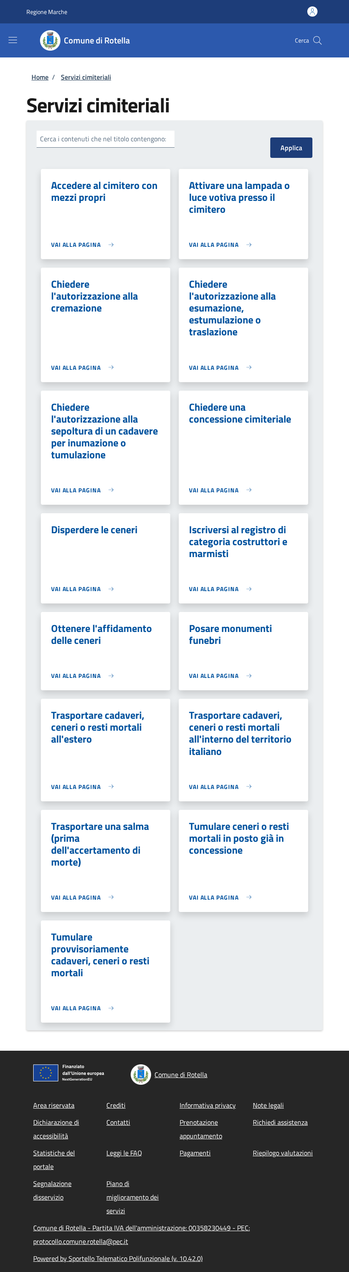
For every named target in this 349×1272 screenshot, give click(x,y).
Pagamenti (195, 1153)
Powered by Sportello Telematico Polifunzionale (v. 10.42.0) (118, 1258)
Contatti (118, 1122)
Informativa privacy (208, 1105)
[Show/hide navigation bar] (12, 40)
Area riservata (53, 1105)
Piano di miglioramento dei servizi (132, 1197)
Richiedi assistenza (280, 1122)
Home (40, 77)
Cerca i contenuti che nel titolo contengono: (103, 139)
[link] (84, 244)
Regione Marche (46, 11)
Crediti (116, 1105)
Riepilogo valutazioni (283, 1153)
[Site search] (317, 40)
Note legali (268, 1105)
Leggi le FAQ (124, 1153)
